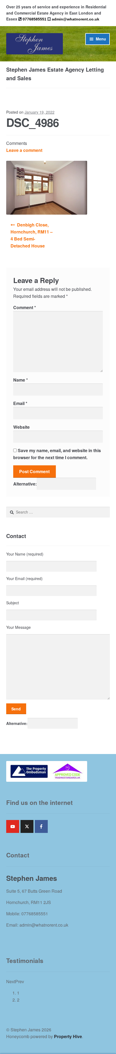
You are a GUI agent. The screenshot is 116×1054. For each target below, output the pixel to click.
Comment (24, 307)
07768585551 (34, 19)
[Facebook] (41, 826)
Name (20, 380)
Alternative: (25, 484)
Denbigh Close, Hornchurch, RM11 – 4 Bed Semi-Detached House (32, 235)
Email (20, 403)
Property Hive (68, 1036)
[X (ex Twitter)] (27, 826)
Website (21, 427)
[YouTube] (12, 826)
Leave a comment (24, 150)
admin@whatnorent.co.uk (75, 19)
